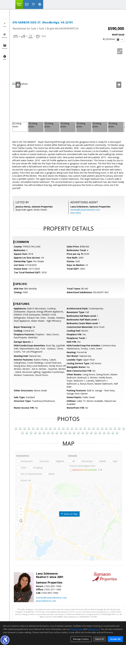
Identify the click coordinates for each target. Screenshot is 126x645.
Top (4, 26)
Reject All (99, 639)
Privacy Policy (76, 629)
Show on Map (70, 513)
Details (4, 37)
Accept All (115, 639)
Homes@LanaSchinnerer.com (85, 209)
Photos (4, 48)
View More (75, 212)
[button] (5, 640)
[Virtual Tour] (40, 4)
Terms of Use (93, 629)
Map (4, 59)
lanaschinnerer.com (46, 600)
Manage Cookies (81, 639)
